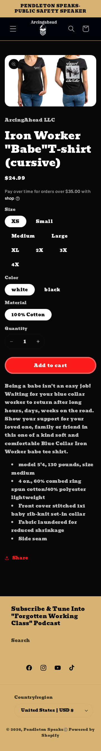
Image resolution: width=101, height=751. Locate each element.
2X (39, 250)
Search (20, 640)
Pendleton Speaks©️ (46, 729)
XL (15, 250)
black (52, 289)
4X (15, 264)
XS (15, 221)
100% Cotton (28, 314)
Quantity (16, 329)
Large (60, 236)
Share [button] (20, 557)
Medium (23, 236)
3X (63, 250)
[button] (13, 29)
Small (44, 221)
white (20, 289)
